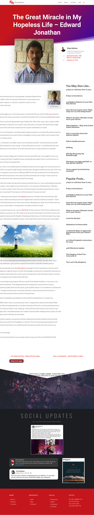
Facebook (54, 499)
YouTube (53, 506)
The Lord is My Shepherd (76, 262)
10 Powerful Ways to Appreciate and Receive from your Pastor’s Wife (78, 232)
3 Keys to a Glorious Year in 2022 (78, 90)
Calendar (73, 2)
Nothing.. (69, 147)
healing (23, 196)
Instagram (54, 504)
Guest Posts (77, 58)
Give (79, 2)
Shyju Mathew (72, 48)
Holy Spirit (21, 268)
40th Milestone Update (75, 248)
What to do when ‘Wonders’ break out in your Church (79, 118)
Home (60, 2)
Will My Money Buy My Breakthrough (75, 154)
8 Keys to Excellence (74, 96)
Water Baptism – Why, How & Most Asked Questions (79, 126)
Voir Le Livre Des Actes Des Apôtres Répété (77, 134)
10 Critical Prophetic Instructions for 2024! (79, 241)
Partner (13, 502)
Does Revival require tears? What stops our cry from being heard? (79, 110)
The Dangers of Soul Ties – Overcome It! (76, 255)
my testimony (50, 117)
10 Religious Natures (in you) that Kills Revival (79, 103)
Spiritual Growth (72, 56)
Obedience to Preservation (76, 225)
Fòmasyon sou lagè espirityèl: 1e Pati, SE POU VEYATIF (79, 162)
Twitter (52, 502)
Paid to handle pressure (75, 141)
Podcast (33, 504)
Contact (13, 504)
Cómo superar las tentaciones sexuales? (78, 170)
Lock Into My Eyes (73, 218)
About (66, 2)
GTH (31, 499)
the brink (25, 210)
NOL (31, 502)
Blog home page (16, 361)
